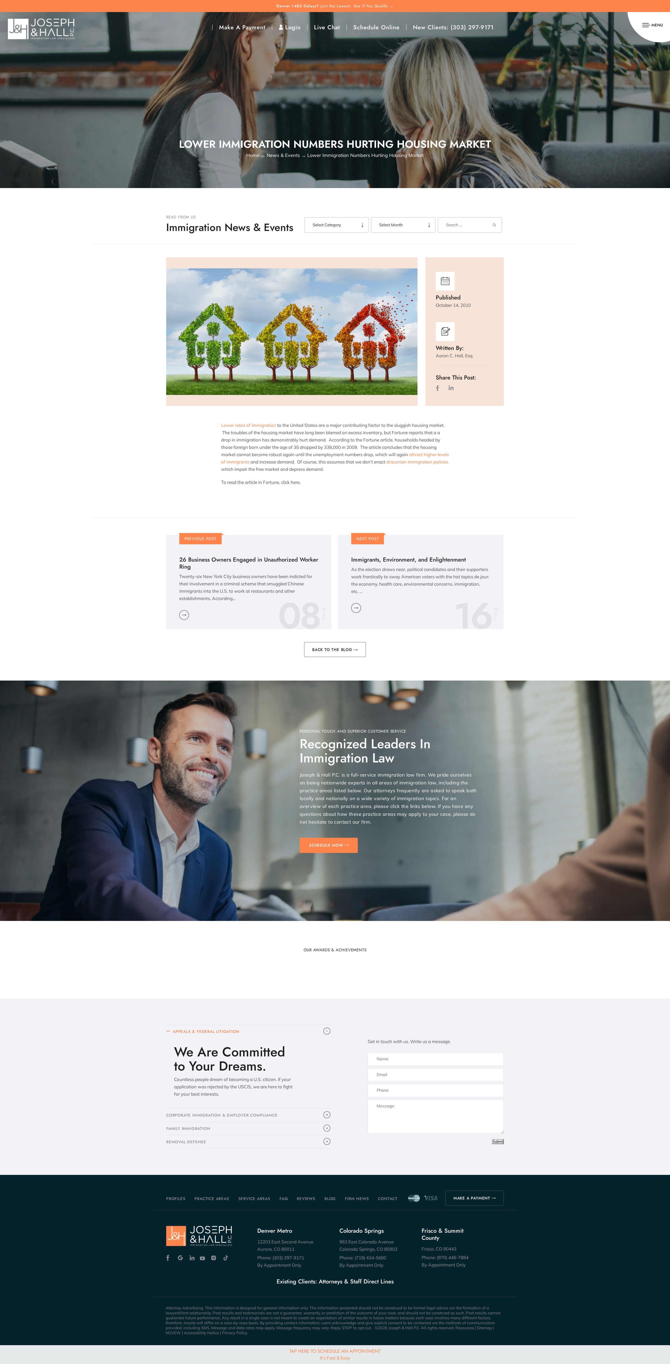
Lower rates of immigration (248, 425)
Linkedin (192, 1258)
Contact (388, 1199)
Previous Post (201, 539)
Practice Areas (211, 1199)
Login (293, 27)
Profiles (175, 1199)
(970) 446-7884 (452, 1257)
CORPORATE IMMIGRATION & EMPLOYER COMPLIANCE (221, 1115)
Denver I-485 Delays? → (335, 6)
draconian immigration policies (417, 462)
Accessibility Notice (201, 1332)
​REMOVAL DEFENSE (186, 1142)
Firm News (357, 1199)
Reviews (306, 1199)
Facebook (169, 1258)
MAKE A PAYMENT (472, 1198)
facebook (439, 388)
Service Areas (254, 1199)
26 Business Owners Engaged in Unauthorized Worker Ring (248, 563)
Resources (464, 1327)
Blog (330, 1199)
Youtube (203, 1258)
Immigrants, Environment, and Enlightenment (408, 559)
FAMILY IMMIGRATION (188, 1128)
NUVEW (173, 1332)
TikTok (225, 1258)
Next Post (367, 539)
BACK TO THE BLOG (332, 650)
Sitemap (484, 1327)
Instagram (214, 1258)
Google (180, 1258)
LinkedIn (451, 388)
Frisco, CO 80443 (439, 1249)
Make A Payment (242, 27)
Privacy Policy (234, 1332)
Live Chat (327, 27)
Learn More (184, 615)
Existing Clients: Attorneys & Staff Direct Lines (335, 1281)
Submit (498, 1142)
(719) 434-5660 (370, 1257)
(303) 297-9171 (472, 27)
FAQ (284, 1199)
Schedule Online (376, 27)
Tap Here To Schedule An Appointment (335, 1354)
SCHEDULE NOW (326, 845)
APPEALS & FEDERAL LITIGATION (206, 1031)
